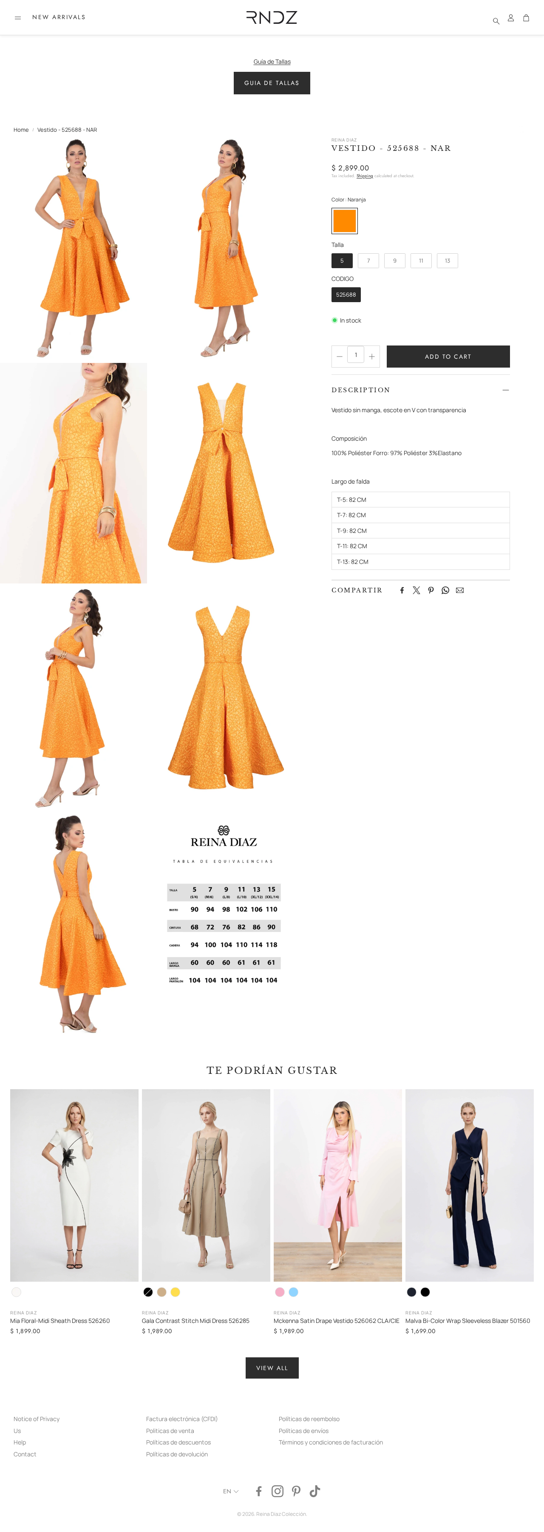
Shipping (365, 176)
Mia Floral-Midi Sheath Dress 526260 (60, 1321)
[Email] (460, 590)
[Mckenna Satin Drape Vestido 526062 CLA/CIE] (338, 1185)
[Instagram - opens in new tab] (277, 1491)
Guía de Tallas (272, 61)
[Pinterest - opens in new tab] (296, 1491)
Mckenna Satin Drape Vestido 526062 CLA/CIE (337, 1321)
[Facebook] (402, 590)
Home (21, 129)
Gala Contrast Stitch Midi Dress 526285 (195, 1321)
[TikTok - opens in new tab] (315, 1491)
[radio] (345, 221)
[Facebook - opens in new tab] (259, 1491)
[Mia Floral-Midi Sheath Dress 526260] (74, 1185)
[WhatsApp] (445, 590)
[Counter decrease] (339, 356)
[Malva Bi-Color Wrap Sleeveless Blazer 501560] (469, 1185)
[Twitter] (416, 590)
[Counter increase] (372, 356)
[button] (18, 18)
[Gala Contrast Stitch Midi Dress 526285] (206, 1185)
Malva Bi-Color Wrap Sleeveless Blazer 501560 (467, 1321)
